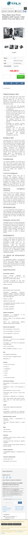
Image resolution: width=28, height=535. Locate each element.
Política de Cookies (19, 508)
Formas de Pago (19, 509)
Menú (5, 11)
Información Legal (19, 506)
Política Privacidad (7, 508)
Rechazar (10, 524)
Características (6, 88)
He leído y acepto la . (13, 499)
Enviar (20, 502)
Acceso (11, 11)
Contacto (19, 11)
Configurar (4, 524)
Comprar (20, 77)
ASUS (15, 58)
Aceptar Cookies (17, 524)
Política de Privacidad (8, 496)
